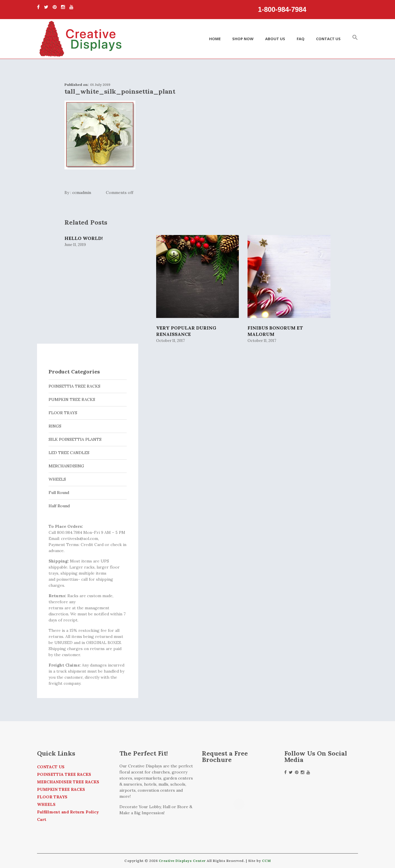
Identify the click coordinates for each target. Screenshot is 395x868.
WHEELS (57, 479)
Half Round (59, 505)
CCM (266, 860)
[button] (355, 39)
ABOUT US (275, 38)
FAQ (300, 38)
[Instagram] (63, 7)
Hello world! (83, 238)
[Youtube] (71, 7)
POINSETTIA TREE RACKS (74, 386)
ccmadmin (81, 192)
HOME (215, 38)
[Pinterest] (55, 7)
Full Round (59, 492)
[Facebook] (38, 7)
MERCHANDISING (66, 466)
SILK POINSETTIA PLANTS (75, 439)
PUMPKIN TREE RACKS (72, 399)
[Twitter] (46, 7)
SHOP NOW (243, 38)
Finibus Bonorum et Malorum (275, 331)
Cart (41, 819)
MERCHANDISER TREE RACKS (68, 781)
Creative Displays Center (182, 860)
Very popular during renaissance (186, 331)
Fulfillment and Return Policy (68, 812)
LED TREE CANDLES (69, 452)
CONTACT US (328, 38)
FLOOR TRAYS (63, 412)
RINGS (55, 426)
